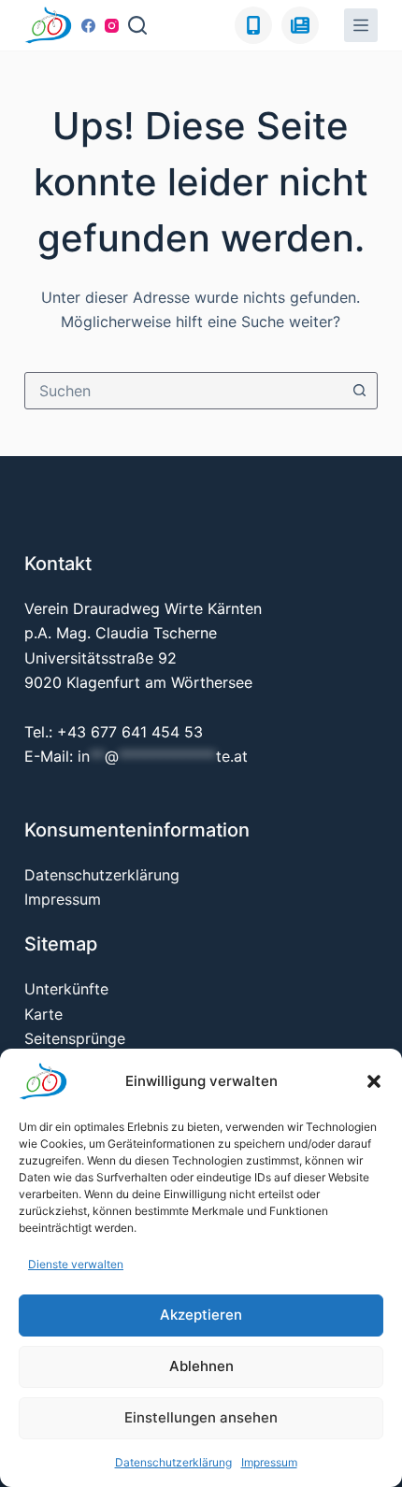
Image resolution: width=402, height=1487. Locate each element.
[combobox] (183, 390)
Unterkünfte (66, 988)
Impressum (269, 1462)
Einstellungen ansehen (201, 1417)
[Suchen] (137, 25)
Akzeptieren (201, 1314)
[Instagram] (112, 26)
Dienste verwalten (75, 1264)
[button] (374, 1081)
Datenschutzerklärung (173, 1462)
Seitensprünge (74, 1038)
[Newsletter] (300, 25)
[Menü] (361, 25)
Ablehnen (201, 1366)
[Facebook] (88, 26)
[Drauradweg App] (253, 25)
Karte (43, 1014)
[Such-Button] (359, 390)
